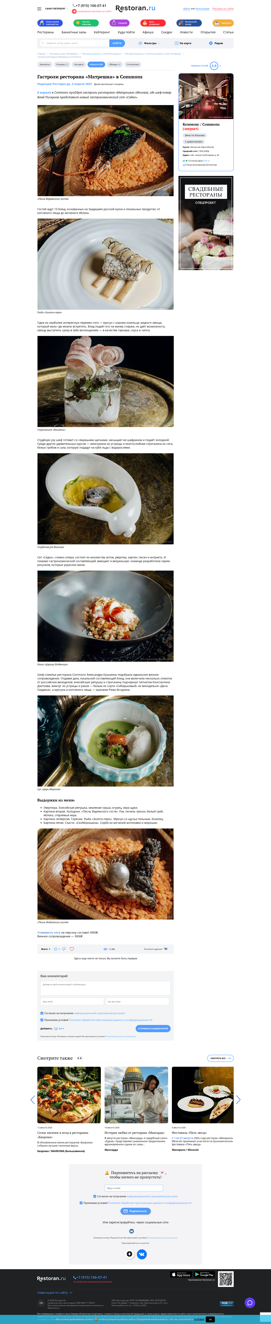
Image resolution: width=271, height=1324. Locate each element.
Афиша (148, 32)
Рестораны (45, 32)
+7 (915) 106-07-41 (91, 1277)
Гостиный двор (195, 160)
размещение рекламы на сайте (94, 11)
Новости (186, 32)
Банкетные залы (74, 32)
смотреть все (218, 1058)
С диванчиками (193, 141)
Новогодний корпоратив (49, 23)
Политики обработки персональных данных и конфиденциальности (110, 1020)
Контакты (45, 64)
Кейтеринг (102, 32)
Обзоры (114, 64)
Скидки (166, 32)
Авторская (195, 147)
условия (199, 1319)
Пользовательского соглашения (120, 1036)
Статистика (133, 64)
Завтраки (222, 22)
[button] (230, 96)
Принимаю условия (98, 1020)
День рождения (150, 23)
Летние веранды (83, 23)
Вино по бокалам (195, 135)
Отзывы (62, 64)
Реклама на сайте (223, 8)
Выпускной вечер (187, 23)
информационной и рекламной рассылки (99, 1013)
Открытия (208, 32)
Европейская (207, 147)
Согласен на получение (84, 1013)
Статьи (228, 32)
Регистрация (202, 8)
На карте (185, 43)
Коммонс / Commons (201, 126)
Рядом (219, 43)
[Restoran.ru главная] (135, 9)
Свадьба (119, 22)
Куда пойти (126, 32)
